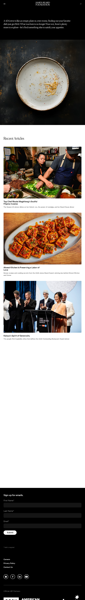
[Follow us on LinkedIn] (20, 577)
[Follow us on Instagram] (6, 577)
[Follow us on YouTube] (26, 577)
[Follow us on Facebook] (13, 577)
